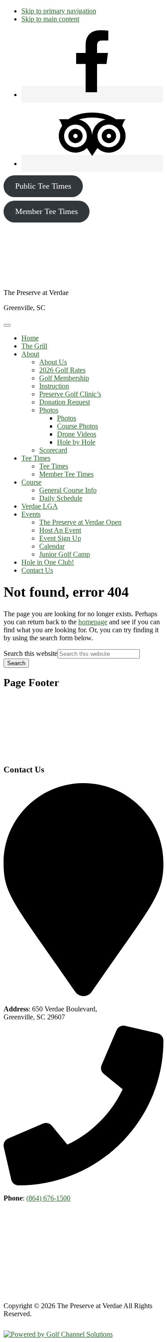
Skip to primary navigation (58, 11)
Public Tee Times (43, 186)
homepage (92, 622)
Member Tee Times (46, 211)
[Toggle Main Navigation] (7, 325)
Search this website (30, 653)
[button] (30, 354)
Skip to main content (50, 19)
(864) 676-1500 (48, 1198)
